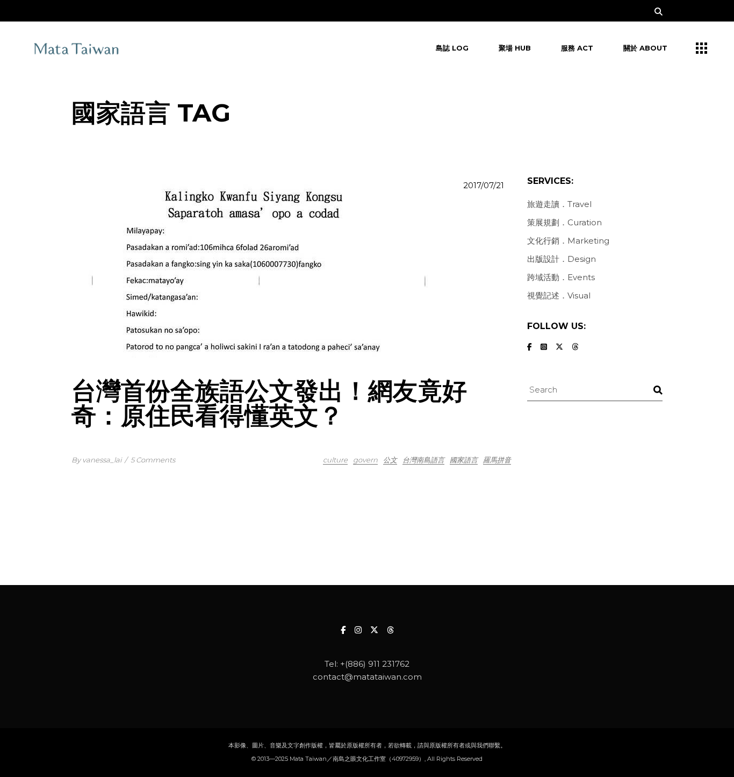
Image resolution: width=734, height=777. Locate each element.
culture (335, 459)
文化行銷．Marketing (568, 241)
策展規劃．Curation (564, 222)
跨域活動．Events (561, 277)
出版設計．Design (561, 259)
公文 (390, 459)
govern (365, 459)
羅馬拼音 (497, 459)
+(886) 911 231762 (374, 664)
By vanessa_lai (96, 459)
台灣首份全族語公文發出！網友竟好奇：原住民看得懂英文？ (269, 403)
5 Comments (153, 459)
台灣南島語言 (423, 459)
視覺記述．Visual (559, 295)
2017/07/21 (483, 185)
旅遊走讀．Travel (559, 204)
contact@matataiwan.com (367, 677)
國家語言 (464, 459)
